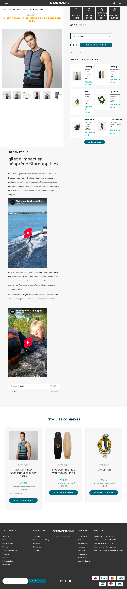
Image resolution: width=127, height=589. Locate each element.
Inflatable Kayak (84, 561)
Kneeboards (82, 554)
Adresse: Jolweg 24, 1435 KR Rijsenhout (109, 550)
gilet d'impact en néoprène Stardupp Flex (28, 9)
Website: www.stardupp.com (105, 547)
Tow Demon (88, 91)
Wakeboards (83, 543)
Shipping (5, 554)
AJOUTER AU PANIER (96, 45)
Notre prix (6, 547)
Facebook (37, 543)
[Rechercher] (114, 3)
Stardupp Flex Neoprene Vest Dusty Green (89, 66)
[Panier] (120, 3)
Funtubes (81, 547)
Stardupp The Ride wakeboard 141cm (115, 66)
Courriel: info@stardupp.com (104, 543)
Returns (5, 558)
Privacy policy (7, 561)
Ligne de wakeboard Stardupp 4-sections (115, 91)
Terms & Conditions (9, 550)
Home (6, 9)
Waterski (81, 550)
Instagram (37, 547)
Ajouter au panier (89, 83)
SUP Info (36, 536)
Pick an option (16, 494)
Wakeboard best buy (41, 540)
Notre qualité (7, 540)
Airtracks (81, 540)
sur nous (5, 536)
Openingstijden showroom (104, 536)
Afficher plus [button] (94, 142)
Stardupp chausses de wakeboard (90, 119)
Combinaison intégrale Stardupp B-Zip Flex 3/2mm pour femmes (116, 119)
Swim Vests (82, 558)
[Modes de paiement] (95, 578)
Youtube (36, 550)
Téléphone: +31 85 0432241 (105, 540)
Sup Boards (82, 536)
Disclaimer (6, 565)
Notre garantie (7, 543)
